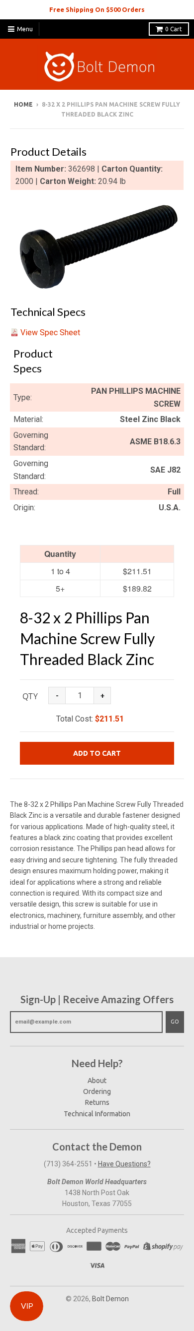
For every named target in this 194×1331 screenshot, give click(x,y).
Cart (173, 29)
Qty (30, 696)
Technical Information (97, 1114)
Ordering (97, 1091)
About (97, 1081)
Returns (97, 1102)
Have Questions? (124, 1164)
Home (23, 104)
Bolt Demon (110, 1299)
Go (175, 1022)
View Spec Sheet (50, 332)
